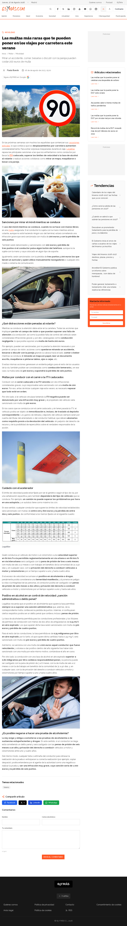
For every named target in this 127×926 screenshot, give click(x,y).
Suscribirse (106, 323)
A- (104, 9)
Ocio (77, 16)
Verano (6, 787)
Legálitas (70, 149)
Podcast (109, 2)
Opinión (4, 16)
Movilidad (10, 32)
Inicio (4, 54)
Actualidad (65, 16)
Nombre (5, 817)
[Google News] (96, 9)
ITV (11, 155)
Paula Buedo (13, 70)
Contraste (119, 9)
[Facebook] (57, 9)
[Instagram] (74, 9)
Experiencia (88, 16)
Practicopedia (121, 16)
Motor (11, 54)
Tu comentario (7, 828)
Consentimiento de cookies (108, 904)
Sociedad (52, 16)
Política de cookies (43, 910)
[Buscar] (50, 9)
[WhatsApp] (90, 9)
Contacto (69, 904)
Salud (28, 16)
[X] (63, 9)
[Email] (85, 9)
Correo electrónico (48, 817)
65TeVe (120, 2)
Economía (39, 16)
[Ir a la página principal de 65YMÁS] (13, 9)
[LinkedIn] (68, 9)
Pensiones (16, 16)
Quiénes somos (95, 2)
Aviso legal (8, 910)
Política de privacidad (44, 904)
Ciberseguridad (104, 16)
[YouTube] (79, 9)
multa (11, 230)
